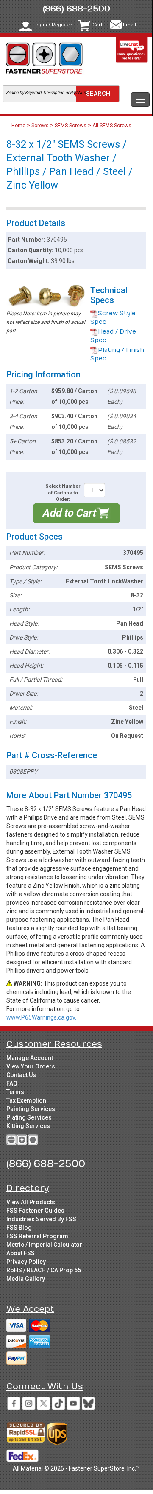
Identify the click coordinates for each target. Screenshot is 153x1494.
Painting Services (30, 1109)
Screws (40, 126)
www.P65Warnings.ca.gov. (41, 1017)
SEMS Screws (70, 126)
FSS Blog (19, 1227)
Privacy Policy (26, 1261)
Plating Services (29, 1117)
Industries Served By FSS (41, 1219)
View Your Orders (30, 1066)
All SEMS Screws (111, 126)
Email (129, 25)
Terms (15, 1091)
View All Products (30, 1202)
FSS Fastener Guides (35, 1210)
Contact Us (21, 1074)
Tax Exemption (26, 1100)
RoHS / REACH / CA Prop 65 (43, 1270)
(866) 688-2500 (76, 9)
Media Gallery (25, 1278)
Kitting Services (28, 1126)
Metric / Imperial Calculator (44, 1244)
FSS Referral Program (37, 1236)
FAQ (11, 1083)
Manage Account (29, 1057)
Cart (97, 25)
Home (19, 126)
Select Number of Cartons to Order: (62, 492)
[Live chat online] (132, 49)
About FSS (20, 1253)
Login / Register (52, 25)
